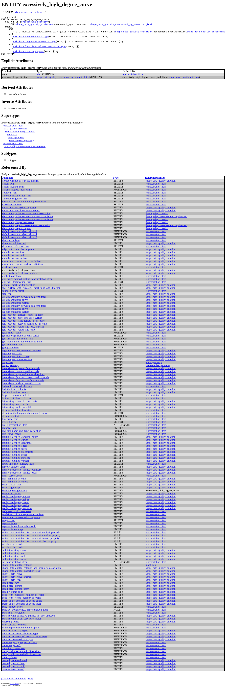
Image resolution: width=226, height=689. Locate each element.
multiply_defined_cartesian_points (20, 436)
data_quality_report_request (16, 228)
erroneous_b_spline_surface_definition (22, 264)
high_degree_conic (12, 353)
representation (9, 523)
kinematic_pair (10, 419)
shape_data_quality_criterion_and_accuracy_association (31, 568)
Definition (7, 177)
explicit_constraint (11, 276)
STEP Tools (14, 684)
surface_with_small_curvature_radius (21, 618)
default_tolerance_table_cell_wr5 (19, 237)
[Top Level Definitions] (13, 678)
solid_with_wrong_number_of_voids (21, 597)
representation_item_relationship (19, 526)
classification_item (12, 204)
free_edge (7, 293)
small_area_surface (12, 585)
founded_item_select (13, 290)
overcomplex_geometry (34, 22)
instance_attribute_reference (16, 398)
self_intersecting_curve (14, 550)
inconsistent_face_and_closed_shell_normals (25, 377)
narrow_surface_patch (13, 466)
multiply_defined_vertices (15, 460)
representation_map (12, 529)
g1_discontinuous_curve (15, 299)
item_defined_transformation (17, 410)
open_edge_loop (11, 487)
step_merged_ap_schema (28, 12)
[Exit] (30, 678)
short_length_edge (12, 579)
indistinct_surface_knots (14, 392)
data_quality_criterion (15, 128)
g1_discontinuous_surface (15, 302)
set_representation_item (14, 562)
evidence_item (9, 267)
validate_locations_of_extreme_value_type (39, 46)
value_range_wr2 (11, 645)
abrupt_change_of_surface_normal (20, 180)
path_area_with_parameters (16, 511)
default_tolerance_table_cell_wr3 (19, 231)
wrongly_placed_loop (13, 663)
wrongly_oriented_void (14, 660)
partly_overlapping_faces (15, 502)
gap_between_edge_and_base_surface (22, 317)
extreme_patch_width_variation (18, 285)
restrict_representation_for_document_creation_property (31, 535)
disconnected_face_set (14, 243)
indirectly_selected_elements (17, 386)
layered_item (9, 422)
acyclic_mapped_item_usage (17, 189)
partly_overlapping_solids (15, 505)
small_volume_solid (12, 591)
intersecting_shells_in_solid (16, 407)
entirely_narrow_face (13, 252)
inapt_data (12, 134)
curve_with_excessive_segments (19, 207)
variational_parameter (13, 648)
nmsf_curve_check (12, 475)
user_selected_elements (14, 624)
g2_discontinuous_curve (15, 308)
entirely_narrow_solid (13, 255)
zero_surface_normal (13, 669)
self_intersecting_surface (15, 559)
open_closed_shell (12, 484)
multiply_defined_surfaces (16, 457)
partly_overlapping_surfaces (17, 508)
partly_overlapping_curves (16, 496)
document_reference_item (15, 246)
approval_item (9, 192)
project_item (8, 520)
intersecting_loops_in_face (16, 404)
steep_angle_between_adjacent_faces (21, 603)
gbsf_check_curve (11, 332)
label (39, 74)
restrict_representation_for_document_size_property (29, 541)
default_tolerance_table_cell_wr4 (19, 234)
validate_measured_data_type (31, 36)
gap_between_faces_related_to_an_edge (23, 320)
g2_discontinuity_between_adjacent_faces (24, 305)
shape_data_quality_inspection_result (21, 571)
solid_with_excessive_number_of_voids (23, 594)
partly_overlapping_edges (15, 499)
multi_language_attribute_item (18, 463)
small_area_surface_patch (15, 588)
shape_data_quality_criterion (34, 24)
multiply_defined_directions (16, 442)
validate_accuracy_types (28, 51)
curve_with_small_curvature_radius (21, 210)
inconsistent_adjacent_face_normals (21, 368)
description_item (11, 240)
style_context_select (12, 606)
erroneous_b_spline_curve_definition (21, 261)
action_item (8, 183)
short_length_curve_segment (17, 576)
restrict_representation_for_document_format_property (30, 538)
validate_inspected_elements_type (34, 41)
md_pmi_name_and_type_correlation (21, 430)
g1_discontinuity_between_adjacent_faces (24, 296)
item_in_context (10, 416)
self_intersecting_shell (13, 556)
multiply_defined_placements (17, 451)
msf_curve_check (11, 433)
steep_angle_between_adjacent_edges (22, 600)
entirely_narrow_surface (15, 258)
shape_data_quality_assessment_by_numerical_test (121, 24)
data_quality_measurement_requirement (24, 146)
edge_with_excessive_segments (18, 249)
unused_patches (10, 621)
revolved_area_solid (12, 544)
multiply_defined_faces (14, 448)
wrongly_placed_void (13, 666)
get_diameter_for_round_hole (17, 338)
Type (115, 177)
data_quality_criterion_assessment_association (26, 213)
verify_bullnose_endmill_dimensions (21, 654)
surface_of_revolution (13, 612)
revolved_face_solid (12, 547)
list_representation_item (14, 425)
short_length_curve (12, 573)
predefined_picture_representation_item (23, 514)
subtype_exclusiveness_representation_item (25, 609)
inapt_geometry (16, 137)
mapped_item (9, 428)
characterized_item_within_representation (24, 201)
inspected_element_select (15, 395)
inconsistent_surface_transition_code (21, 383)
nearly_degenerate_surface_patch (19, 472)
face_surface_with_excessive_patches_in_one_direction (31, 287)
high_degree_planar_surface (17, 359)
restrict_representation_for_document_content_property (31, 532)
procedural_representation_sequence (21, 517)
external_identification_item (16, 282)
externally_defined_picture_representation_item (27, 279)
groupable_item (10, 347)
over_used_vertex (11, 493)
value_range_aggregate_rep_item (19, 642)
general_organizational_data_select (20, 335)
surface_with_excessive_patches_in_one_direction (28, 615)
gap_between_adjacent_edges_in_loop (22, 314)
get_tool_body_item (12, 344)
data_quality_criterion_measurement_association (27, 216)
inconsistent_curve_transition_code (20, 371)
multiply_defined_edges (14, 445)
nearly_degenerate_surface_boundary (21, 469)
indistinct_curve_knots (14, 389)
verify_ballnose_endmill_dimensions (21, 651)
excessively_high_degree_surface (19, 273)
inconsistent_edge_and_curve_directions (23, 374)
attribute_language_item (14, 198)
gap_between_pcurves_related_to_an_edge (24, 323)
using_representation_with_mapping (21, 627)
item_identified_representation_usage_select (25, 413)
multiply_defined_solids (14, 454)
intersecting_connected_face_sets (19, 401)
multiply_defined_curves (15, 439)
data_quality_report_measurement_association (26, 225)
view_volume (9, 657)
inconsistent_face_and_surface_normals (23, 380)
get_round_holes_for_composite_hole (22, 341)
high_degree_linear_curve (15, 356)
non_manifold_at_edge (14, 478)
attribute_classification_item (16, 195)
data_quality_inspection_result (18, 222)
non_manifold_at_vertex (15, 481)
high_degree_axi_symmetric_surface (21, 350)
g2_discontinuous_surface (15, 311)
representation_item (132, 74)
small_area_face (10, 582)
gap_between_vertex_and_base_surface (23, 326)
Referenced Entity (155, 177)
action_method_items (13, 186)
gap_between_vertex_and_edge (18, 329)
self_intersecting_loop (13, 553)
